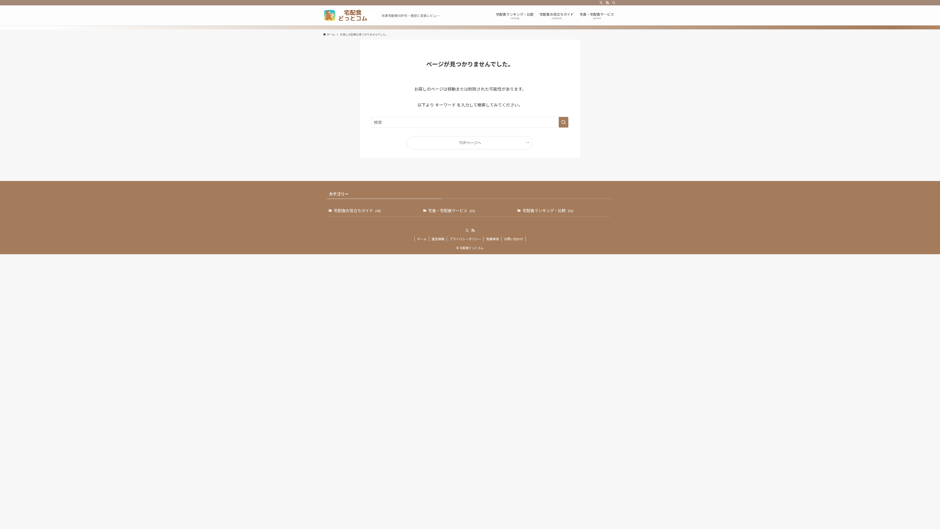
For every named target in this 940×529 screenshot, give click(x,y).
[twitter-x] (601, 2)
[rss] (607, 2)
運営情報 (438, 239)
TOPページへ (470, 142)
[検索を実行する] (563, 122)
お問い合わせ (513, 239)
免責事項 (492, 239)
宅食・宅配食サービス (451, 210)
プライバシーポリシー (465, 239)
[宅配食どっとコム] (350, 15)
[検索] (614, 2)
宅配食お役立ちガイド (357, 210)
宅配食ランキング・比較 (548, 210)
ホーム (422, 239)
